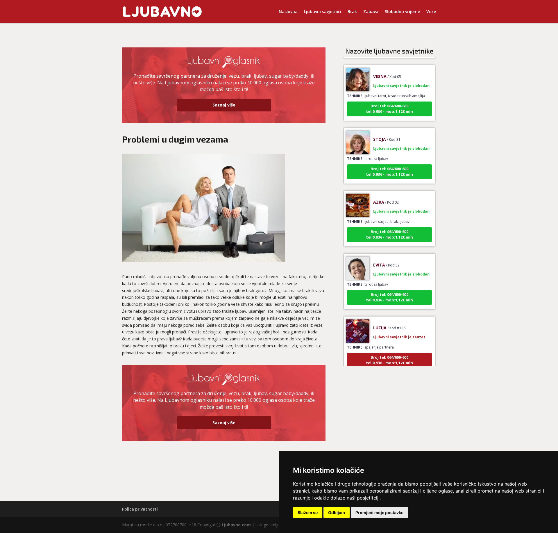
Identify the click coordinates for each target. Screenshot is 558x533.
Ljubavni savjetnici (322, 12)
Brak (352, 12)
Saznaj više (223, 105)
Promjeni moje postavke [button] (379, 512)
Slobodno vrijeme (402, 12)
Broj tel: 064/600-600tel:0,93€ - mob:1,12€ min (389, 101)
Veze (431, 12)
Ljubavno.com (236, 524)
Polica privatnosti (140, 509)
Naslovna (288, 12)
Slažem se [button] (308, 512)
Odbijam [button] (336, 512)
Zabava (370, 12)
